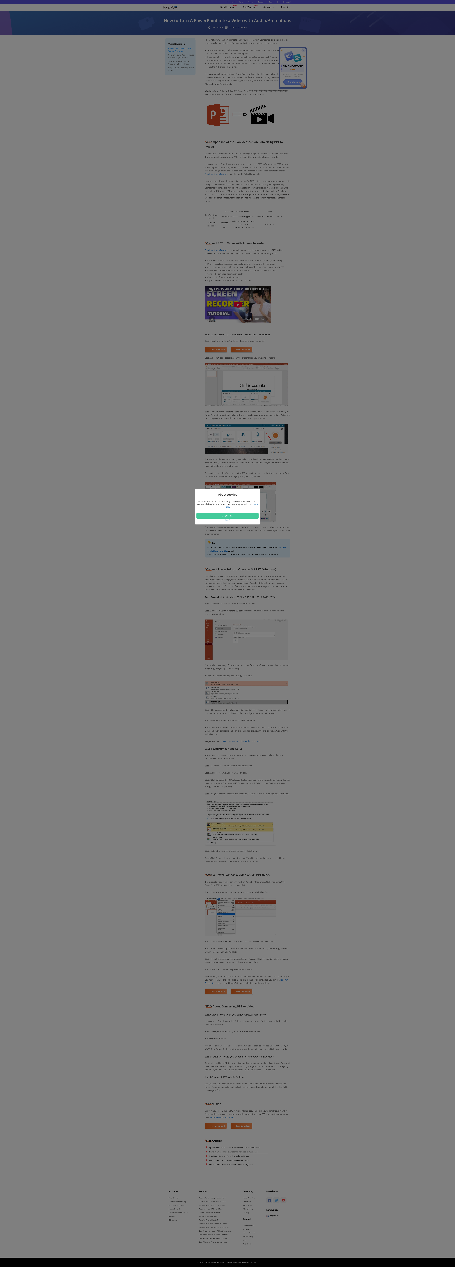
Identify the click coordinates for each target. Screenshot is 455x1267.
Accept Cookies (227, 516)
